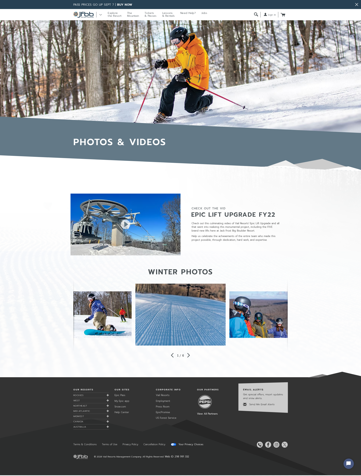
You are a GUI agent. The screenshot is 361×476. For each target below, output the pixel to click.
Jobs (204, 13)
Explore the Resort (114, 14)
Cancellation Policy (154, 444)
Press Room (162, 406)
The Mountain (133, 14)
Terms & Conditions (85, 444)
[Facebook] (267, 445)
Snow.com (120, 406)
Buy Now (124, 4)
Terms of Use (109, 444)
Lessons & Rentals (168, 14)
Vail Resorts (162, 395)
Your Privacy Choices (190, 444)
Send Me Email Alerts (261, 404)
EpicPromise (163, 412)
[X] (284, 445)
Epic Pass (120, 395)
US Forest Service (166, 418)
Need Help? (188, 13)
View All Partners (207, 414)
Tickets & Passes (150, 14)
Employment (163, 401)
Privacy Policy (130, 444)
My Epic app (122, 401)
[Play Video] (125, 224)
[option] (180, 314)
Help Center (122, 412)
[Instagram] (275, 445)
